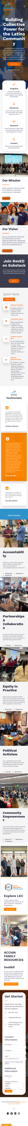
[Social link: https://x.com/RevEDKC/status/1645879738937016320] (12, 1113)
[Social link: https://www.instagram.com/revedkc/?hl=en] (19, 1113)
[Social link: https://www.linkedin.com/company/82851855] (16, 1113)
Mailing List (8, 1076)
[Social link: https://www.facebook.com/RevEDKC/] (8, 1113)
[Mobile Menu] (24, 6)
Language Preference (11, 1081)
